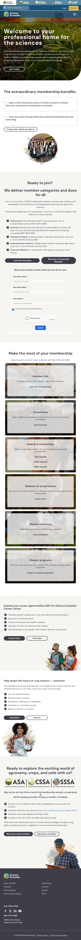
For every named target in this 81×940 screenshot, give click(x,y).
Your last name (19, 287)
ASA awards (41, 457)
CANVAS (73, 810)
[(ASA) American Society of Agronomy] (24, 2)
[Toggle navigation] (74, 14)
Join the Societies (22, 260)
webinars (52, 810)
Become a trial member (18, 834)
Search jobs (14, 638)
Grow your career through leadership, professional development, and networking (39, 118)
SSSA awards (40, 466)
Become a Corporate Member (58, 260)
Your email (17, 299)
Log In (64, 8)
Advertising (46, 883)
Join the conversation (40, 386)
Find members (40, 534)
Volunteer (14, 717)
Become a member (46, 834)
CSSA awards (40, 462)
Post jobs (37, 638)
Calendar (7, 887)
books (44, 810)
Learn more (40, 499)
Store (44, 894)
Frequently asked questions (21, 129)
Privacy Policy (42, 935)
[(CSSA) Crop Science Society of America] (40, 2)
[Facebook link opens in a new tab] (5, 911)
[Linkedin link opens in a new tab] (15, 911)
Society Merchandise (12, 894)
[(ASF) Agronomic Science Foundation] (73, 2)
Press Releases (9, 890)
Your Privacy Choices (58, 935)
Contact (45, 887)
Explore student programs (40, 572)
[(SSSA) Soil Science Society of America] (57, 2)
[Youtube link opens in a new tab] (20, 911)
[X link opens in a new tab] (10, 911)
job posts (61, 810)
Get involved (40, 425)
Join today (14, 69)
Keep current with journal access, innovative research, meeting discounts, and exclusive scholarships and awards (37, 104)
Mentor (37, 717)
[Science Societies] (8, 2)
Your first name (19, 276)
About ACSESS (10, 883)
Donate (73, 8)
